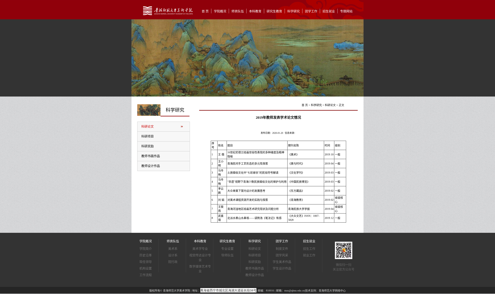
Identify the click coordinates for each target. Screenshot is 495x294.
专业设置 (227, 248)
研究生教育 (274, 11)
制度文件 (282, 248)
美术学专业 (200, 248)
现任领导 (145, 261)
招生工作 (309, 248)
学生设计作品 (282, 268)
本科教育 (255, 11)
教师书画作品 (150, 156)
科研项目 (147, 136)
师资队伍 (237, 11)
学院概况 (220, 11)
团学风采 (282, 255)
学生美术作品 (282, 261)
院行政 (173, 261)
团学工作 (311, 11)
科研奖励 (147, 146)
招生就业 (329, 11)
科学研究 (293, 11)
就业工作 (309, 255)
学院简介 (145, 248)
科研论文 (147, 126)
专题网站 (346, 11)
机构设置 (145, 268)
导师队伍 (227, 255)
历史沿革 (145, 255)
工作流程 (145, 275)
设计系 (173, 255)
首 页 (205, 11)
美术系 (173, 248)
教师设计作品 (150, 166)
